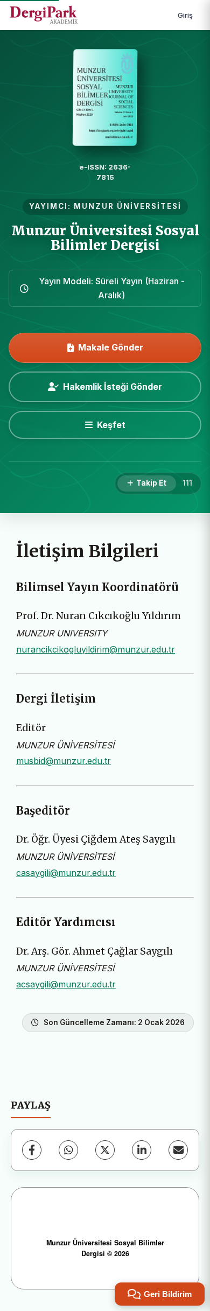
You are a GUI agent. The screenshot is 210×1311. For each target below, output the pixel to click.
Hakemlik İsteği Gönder (112, 386)
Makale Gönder (110, 347)
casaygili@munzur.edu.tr (66, 872)
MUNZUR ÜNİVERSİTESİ (127, 206)
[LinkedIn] (141, 1150)
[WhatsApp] (68, 1150)
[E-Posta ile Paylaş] (178, 1150)
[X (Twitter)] (105, 1150)
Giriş (185, 15)
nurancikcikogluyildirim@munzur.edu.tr (95, 649)
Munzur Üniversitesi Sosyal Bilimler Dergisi (105, 237)
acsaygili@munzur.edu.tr (66, 984)
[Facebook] (31, 1150)
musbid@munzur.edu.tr (63, 760)
